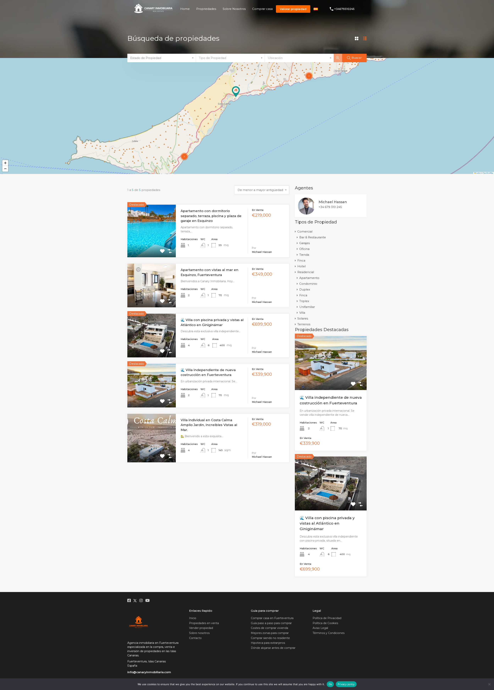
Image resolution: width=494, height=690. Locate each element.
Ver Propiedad (152, 246)
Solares (302, 318)
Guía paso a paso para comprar (271, 623)
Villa (302, 312)
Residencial (305, 272)
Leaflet (478, 173)
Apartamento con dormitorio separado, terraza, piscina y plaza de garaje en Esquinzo (211, 216)
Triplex (304, 301)
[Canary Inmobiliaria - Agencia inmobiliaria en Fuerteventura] (138, 622)
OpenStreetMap (488, 173)
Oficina (304, 249)
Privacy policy (346, 684)
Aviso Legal (320, 628)
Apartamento (309, 278)
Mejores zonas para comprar (270, 633)
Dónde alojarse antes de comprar (273, 648)
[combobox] (161, 58)
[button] (236, 91)
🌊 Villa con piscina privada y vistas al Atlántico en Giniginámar (327, 523)
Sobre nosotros (199, 633)
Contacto (195, 638)
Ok (330, 684)
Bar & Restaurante (312, 237)
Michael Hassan (333, 202)
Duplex (304, 289)
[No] (489, 684)
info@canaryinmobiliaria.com (149, 672)
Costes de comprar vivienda (269, 628)
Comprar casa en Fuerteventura (272, 618)
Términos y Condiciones (328, 633)
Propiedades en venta (204, 623)
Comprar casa (262, 9)
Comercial (304, 231)
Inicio (192, 618)
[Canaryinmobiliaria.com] (153, 13)
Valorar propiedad (293, 9)
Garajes (304, 243)
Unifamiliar (307, 307)
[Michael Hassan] (306, 213)
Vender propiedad (201, 628)
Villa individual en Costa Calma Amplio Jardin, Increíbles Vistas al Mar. (209, 425)
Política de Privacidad (327, 618)
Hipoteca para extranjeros (268, 643)
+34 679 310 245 (330, 207)
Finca (301, 260)
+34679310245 (344, 9)
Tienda (304, 254)
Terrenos (303, 324)
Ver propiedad (331, 379)
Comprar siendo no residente (270, 638)
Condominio (308, 283)
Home (185, 9)
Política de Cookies (325, 623)
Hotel (301, 266)
